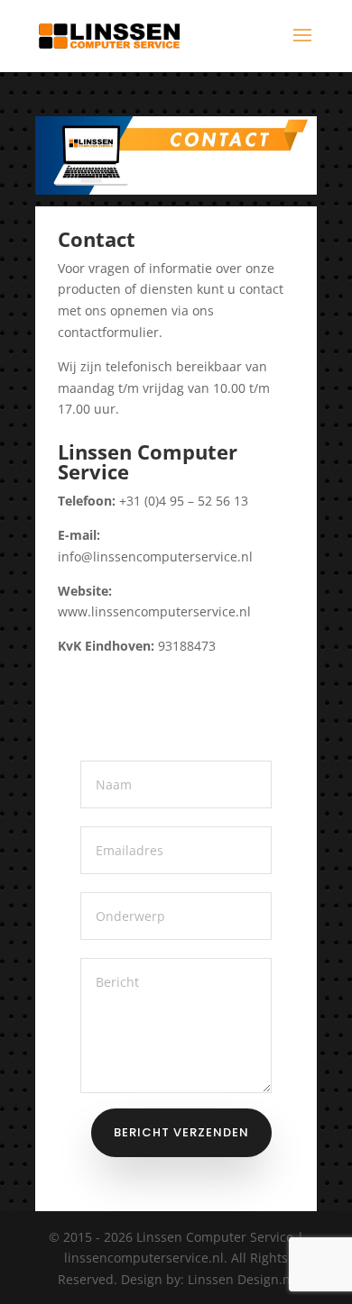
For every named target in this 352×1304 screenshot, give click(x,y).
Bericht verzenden (181, 1132)
